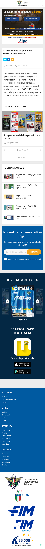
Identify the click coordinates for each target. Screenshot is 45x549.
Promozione (6, 441)
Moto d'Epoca (6, 438)
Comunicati (6, 415)
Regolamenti (6, 459)
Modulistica (6, 462)
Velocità (4, 433)
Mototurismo (6, 436)
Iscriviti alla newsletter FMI (22, 234)
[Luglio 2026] (22, 301)
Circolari (4, 465)
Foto (3, 418)
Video (4, 420)
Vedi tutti (22, 157)
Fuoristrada (6, 430)
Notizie (9, 65)
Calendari (5, 454)
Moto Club (5, 444)
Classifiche (5, 457)
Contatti (4, 402)
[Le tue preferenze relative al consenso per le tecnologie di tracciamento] (41, 545)
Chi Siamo (5, 397)
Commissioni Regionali (9, 399)
